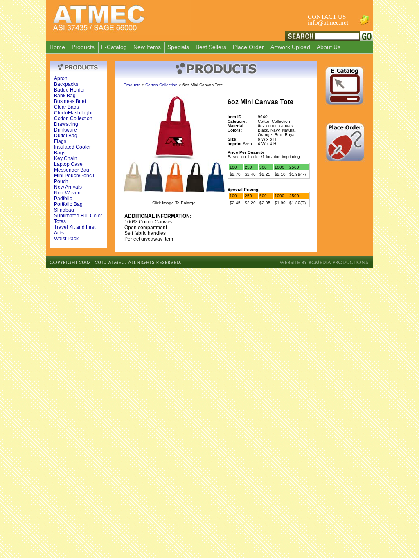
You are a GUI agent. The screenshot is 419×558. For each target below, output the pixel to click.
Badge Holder (69, 90)
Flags (60, 141)
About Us (328, 47)
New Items (147, 47)
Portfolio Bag (68, 204)
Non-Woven (67, 193)
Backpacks (66, 84)
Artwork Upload (290, 47)
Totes (60, 221)
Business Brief (70, 101)
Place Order (248, 47)
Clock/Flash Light (73, 113)
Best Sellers (211, 47)
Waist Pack (66, 238)
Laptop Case (68, 164)
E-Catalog (114, 47)
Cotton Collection (73, 118)
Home (57, 47)
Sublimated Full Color (78, 216)
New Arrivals (68, 187)
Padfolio (63, 198)
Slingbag (64, 210)
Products (83, 47)
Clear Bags (66, 107)
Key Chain (65, 158)
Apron (61, 78)
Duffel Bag (65, 135)
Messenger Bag (71, 170)
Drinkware (65, 130)
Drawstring (66, 124)
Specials (178, 47)
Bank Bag (65, 95)
